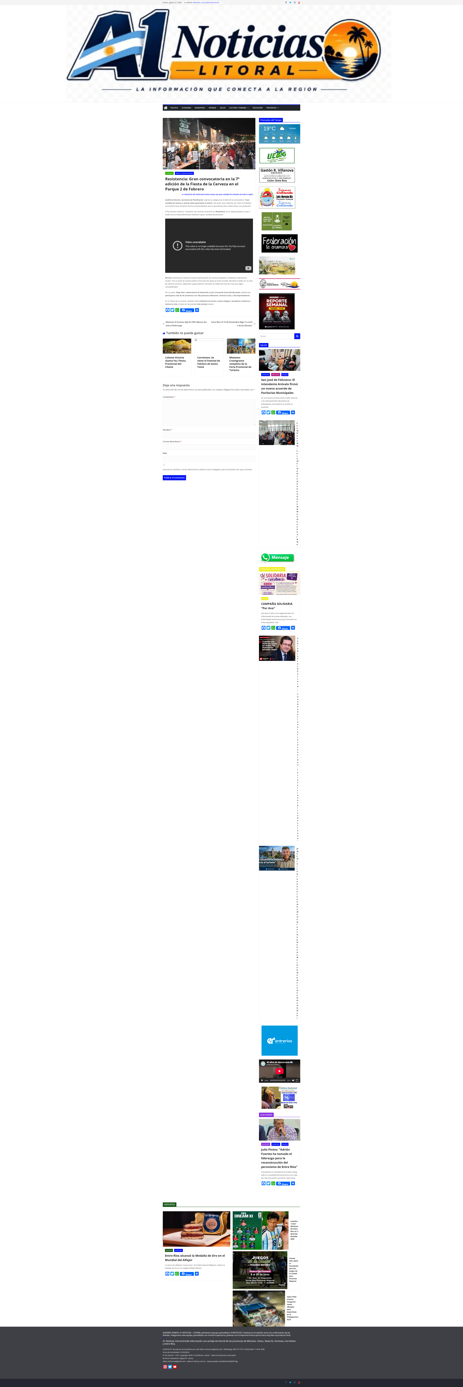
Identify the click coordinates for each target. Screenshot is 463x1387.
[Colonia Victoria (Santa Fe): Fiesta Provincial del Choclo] (177, 340)
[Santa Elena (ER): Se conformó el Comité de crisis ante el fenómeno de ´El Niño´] (277, 484)
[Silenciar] (293, 1080)
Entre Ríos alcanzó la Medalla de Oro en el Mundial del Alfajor (195, 1258)
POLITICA (174, 108)
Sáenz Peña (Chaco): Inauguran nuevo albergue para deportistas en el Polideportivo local (292, 1308)
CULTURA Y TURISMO (237, 108)
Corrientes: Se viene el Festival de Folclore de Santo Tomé (208, 362)
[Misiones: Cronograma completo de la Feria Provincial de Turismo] (241, 340)
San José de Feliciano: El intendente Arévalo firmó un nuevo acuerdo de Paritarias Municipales (279, 386)
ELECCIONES (265, 1144)
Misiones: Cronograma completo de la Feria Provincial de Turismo (240, 364)
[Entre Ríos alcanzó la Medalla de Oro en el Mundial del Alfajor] (196, 1213)
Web (165, 453)
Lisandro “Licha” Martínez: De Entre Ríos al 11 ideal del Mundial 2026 (294, 1230)
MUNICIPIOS (200, 108)
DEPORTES (169, 1250)
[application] (279, 1071)
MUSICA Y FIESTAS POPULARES (184, 173)
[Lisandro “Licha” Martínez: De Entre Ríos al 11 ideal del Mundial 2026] (261, 1230)
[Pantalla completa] (297, 1080)
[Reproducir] (262, 1080)
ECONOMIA (186, 108)
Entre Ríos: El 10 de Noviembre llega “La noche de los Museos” (231, 324)
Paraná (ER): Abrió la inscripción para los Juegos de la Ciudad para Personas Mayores (293, 1269)
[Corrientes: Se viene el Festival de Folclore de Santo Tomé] (209, 340)
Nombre (167, 430)
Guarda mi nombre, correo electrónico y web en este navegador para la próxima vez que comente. (207, 469)
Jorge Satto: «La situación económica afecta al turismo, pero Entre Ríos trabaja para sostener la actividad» (297, 933)
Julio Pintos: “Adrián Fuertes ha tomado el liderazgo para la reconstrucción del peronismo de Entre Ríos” (279, 1158)
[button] (247, 107)
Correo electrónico (172, 441)
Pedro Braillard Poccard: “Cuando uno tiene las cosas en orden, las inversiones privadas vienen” (297, 739)
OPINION (212, 108)
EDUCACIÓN (258, 108)
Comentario (169, 397)
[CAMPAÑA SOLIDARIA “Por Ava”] (279, 575)
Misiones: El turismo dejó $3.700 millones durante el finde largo (186, 324)
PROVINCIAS (271, 108)
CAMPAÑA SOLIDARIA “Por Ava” (277, 606)
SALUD (222, 108)
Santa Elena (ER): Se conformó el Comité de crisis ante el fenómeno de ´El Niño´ (297, 484)
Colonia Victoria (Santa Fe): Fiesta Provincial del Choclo (175, 362)
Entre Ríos (265, 374)
